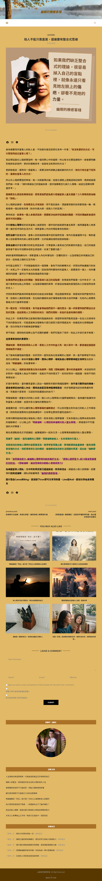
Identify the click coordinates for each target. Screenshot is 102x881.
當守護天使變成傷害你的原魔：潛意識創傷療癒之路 (36, 844)
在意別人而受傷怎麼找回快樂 (27, 856)
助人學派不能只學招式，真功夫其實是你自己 (28, 600)
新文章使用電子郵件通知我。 (17, 698)
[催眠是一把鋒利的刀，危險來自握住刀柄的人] (28, 618)
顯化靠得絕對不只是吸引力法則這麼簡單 (74, 564)
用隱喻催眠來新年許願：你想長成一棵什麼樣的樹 (35, 850)
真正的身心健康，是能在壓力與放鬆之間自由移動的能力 (27, 810)
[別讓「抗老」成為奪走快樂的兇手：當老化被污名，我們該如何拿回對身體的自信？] (74, 618)
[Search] (95, 22)
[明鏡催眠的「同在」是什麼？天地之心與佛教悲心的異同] (28, 546)
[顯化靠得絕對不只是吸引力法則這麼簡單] (74, 546)
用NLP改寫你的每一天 (25, 833)
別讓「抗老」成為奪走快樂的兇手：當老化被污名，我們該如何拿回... (74, 638)
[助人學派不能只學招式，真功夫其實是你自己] (28, 582)
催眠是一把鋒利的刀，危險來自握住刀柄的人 (28, 637)
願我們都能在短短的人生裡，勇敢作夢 (74, 600)
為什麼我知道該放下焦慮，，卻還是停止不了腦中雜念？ (27, 804)
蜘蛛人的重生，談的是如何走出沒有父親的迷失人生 (26, 782)
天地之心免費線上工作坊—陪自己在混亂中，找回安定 (27, 815)
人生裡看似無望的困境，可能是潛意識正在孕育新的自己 (27, 776)
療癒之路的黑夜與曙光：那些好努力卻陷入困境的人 (36, 839)
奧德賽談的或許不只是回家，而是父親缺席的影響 (25, 787)
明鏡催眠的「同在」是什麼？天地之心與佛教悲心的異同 (28, 564)
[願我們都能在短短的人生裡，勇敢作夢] (74, 582)
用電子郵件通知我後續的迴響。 (18, 691)
